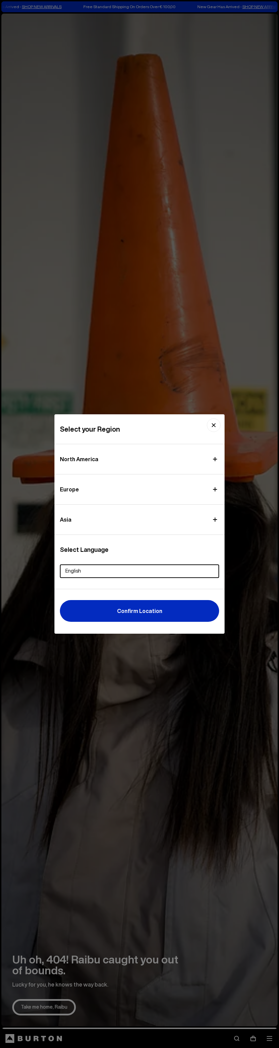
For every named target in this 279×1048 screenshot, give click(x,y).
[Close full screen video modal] (213, 425)
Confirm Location (139, 611)
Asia (65, 519)
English (73, 570)
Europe (69, 489)
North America (79, 459)
